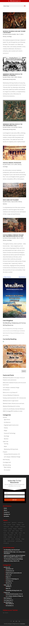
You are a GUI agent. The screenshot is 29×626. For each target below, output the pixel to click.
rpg (14, 537)
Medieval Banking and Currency (11, 406)
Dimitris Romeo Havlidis (10, 34)
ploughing (10, 537)
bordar (13, 524)
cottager (17, 526)
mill (15, 534)
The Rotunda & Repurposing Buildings (13, 559)
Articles (5, 417)
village (22, 539)
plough (4, 537)
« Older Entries (7, 277)
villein (4, 541)
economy (10, 528)
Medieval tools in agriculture (10, 400)
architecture (20, 522)
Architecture (7, 422)
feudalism (20, 528)
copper (11, 526)
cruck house (22, 526)
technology (17, 539)
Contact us (6, 512)
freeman (5, 530)
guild (13, 530)
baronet (9, 524)
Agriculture (7, 419)
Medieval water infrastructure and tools (13, 403)
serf (20, 537)
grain (10, 530)
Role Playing (6, 459)
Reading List (7, 514)
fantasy (15, 528)
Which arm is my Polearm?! (11, 200)
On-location (7, 470)
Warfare (5, 204)
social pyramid (6, 539)
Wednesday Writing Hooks (9, 79)
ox (17, 534)
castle (23, 524)
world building (19, 541)
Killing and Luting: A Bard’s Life (11, 561)
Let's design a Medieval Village (12, 457)
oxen (20, 534)
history (17, 530)
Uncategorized (7, 462)
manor (20, 532)
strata (12, 539)
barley (4, 524)
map (24, 532)
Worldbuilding (7, 465)
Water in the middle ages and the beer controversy (14, 32)
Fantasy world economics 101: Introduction (14, 398)
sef (17, 537)
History (4, 36)
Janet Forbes (7, 77)
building (18, 524)
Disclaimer (6, 516)
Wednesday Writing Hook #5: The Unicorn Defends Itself (12, 124)
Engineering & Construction (11, 425)
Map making (7, 467)
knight (12, 532)
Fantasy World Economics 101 (12, 454)
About (5, 510)
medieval (11, 534)
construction (6, 526)
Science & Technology (9, 433)
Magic (5, 430)
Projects (5, 452)
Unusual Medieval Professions (12, 162)
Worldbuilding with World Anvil (12, 549)
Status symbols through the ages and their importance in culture (13, 235)
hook (21, 530)
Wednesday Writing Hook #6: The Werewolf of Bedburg (12, 74)
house (4, 532)
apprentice (14, 522)
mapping (5, 534)
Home (5, 508)
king (8, 532)
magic (16, 532)
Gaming (6, 443)
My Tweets (5, 612)
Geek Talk (5, 441)
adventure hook (6, 522)
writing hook (6, 543)
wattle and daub (10, 541)
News (5, 446)
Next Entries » (22, 277)
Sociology (9, 36)
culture (5, 528)
